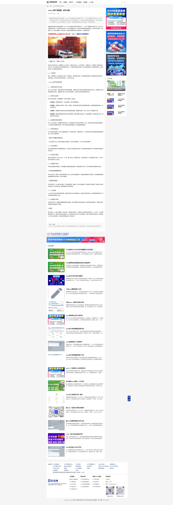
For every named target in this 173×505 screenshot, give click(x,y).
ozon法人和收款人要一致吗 (74, 394)
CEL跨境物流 (78, 2)
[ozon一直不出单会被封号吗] (56, 438)
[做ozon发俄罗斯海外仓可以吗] (56, 425)
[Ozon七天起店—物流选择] (110, 113)
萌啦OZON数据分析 (74, 479)
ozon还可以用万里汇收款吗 (74, 276)
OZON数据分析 (56, 464)
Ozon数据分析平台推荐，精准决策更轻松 (59, 234)
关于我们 (108, 479)
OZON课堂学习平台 (57, 466)
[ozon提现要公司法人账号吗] (56, 320)
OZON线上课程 (96, 479)
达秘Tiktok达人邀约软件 (103, 466)
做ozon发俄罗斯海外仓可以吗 (75, 421)
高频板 (88, 468)
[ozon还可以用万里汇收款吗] (56, 280)
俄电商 (65, 468)
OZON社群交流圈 (96, 486)
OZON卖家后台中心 (68, 464)
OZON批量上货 (73, 486)
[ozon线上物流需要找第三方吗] (56, 359)
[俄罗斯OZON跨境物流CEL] (110, 94)
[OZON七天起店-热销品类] (110, 107)
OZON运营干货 (96, 481)
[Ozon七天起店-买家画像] (110, 100)
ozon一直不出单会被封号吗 (74, 434)
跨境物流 (65, 2)
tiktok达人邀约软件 (114, 466)
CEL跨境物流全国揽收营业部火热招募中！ (79, 263)
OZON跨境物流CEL (91, 464)
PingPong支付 (101, 464)
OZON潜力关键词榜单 (85, 484)
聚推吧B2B (66, 470)
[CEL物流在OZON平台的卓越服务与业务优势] (56, 254)
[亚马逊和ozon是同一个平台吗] (56, 385)
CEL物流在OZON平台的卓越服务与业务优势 (79, 249)
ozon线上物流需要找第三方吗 (75, 355)
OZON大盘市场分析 (85, 479)
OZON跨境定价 (73, 481)
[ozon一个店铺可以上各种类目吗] (56, 372)
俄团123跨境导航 (67, 466)
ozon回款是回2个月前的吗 (74, 342)
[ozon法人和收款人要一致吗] (56, 399)
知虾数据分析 (78, 466)
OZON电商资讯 (96, 484)
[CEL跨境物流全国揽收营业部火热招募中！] (56, 267)
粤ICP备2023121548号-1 (103, 500)
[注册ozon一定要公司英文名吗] (56, 306)
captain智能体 (79, 468)
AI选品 (77, 470)
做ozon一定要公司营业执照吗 (75, 408)
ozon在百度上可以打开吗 (73, 447)
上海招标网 (55, 470)
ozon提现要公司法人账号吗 (74, 315)
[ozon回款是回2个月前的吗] (56, 346)
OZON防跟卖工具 (73, 489)
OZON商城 (78, 464)
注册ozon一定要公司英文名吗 (75, 302)
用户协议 (86, 500)
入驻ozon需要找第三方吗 (73, 289)
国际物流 (112, 468)
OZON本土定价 (73, 484)
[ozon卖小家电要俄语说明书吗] (56, 333)
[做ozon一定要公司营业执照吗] (56, 412)
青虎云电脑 (89, 466)
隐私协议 (90, 500)
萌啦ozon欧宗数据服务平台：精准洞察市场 (60, 233)
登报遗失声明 (101, 468)
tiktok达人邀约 (56, 468)
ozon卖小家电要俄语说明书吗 (75, 329)
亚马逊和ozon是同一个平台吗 (75, 381)
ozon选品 (91, 2)
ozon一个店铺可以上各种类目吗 (75, 368)
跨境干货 (71, 2)
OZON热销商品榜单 (85, 481)
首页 (61, 2)
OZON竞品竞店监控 (85, 486)
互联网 (53, 224)
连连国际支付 (112, 464)
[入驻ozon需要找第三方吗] (56, 293)
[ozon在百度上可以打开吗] (56, 451)
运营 (58, 13)
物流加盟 (85, 2)
